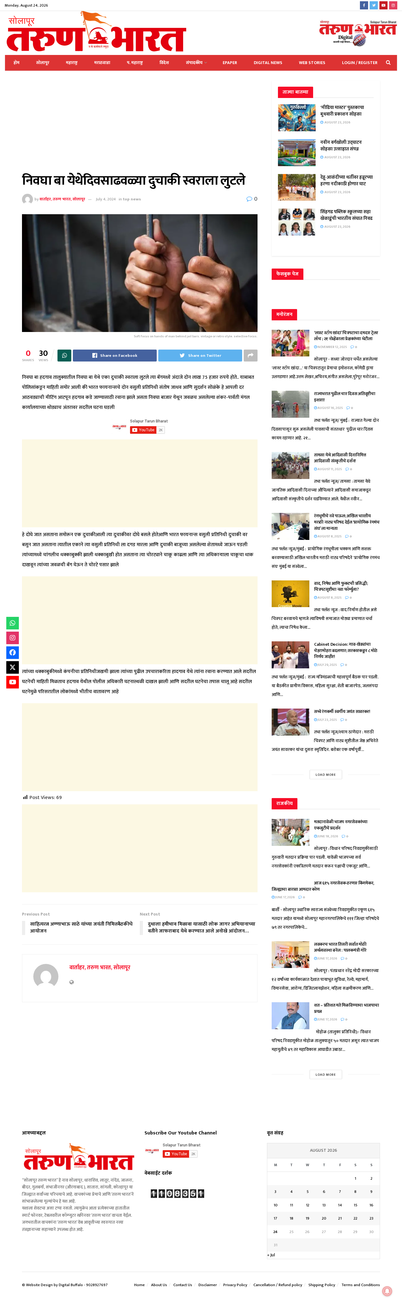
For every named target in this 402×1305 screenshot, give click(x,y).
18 (291, 1218)
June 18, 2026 (327, 836)
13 (324, 1205)
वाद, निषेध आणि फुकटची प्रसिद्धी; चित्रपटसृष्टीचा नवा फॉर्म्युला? (340, 586)
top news (132, 199)
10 (276, 1205)
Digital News (268, 62)
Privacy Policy (235, 1284)
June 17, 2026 (284, 897)
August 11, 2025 (329, 469)
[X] (12, 667)
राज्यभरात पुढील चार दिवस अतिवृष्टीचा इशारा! (344, 397)
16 (371, 1205)
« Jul (271, 1255)
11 (291, 1205)
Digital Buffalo (71, 1285)
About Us (159, 1284)
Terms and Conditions (360, 1284)
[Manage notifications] (387, 1291)
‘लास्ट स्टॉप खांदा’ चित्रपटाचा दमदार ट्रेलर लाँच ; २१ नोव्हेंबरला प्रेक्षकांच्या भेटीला (346, 336)
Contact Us (182, 1284)
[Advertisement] (140, 127)
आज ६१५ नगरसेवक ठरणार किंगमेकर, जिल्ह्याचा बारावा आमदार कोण (323, 886)
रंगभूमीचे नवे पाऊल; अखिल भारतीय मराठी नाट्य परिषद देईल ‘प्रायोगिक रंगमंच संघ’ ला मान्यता (347, 522)
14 (340, 1205)
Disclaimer (207, 1284)
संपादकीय (194, 62)
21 (340, 1218)
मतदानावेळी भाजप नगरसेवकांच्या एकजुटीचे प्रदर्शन (340, 825)
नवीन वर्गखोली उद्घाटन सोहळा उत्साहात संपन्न (341, 146)
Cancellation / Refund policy (277, 1284)
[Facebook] (12, 652)
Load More (326, 775)
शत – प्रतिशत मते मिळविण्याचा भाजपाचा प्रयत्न (346, 1008)
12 (307, 1205)
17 (275, 1218)
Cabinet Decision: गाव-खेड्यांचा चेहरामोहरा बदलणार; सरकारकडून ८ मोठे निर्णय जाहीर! (346, 650)
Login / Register (360, 62)
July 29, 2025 (327, 665)
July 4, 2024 (106, 199)
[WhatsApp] (12, 623)
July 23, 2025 (327, 720)
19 (307, 1218)
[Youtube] (12, 682)
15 (355, 1205)
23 (371, 1218)
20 (324, 1218)
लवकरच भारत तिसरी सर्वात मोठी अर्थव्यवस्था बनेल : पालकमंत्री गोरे (340, 947)
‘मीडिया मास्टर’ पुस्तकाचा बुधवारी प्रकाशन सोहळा (342, 111)
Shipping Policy (321, 1284)
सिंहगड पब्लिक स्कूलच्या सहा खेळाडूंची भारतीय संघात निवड (346, 215)
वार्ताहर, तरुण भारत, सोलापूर (62, 199)
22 (355, 1218)
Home (139, 1284)
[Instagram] (12, 638)
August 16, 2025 (330, 408)
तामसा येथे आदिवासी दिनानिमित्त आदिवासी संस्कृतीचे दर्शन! (340, 458)
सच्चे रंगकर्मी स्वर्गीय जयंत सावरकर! (342, 711)
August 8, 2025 (329, 536)
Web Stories (312, 62)
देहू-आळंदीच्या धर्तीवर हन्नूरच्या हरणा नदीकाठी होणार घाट (346, 180)
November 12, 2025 (332, 347)
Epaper (230, 62)
